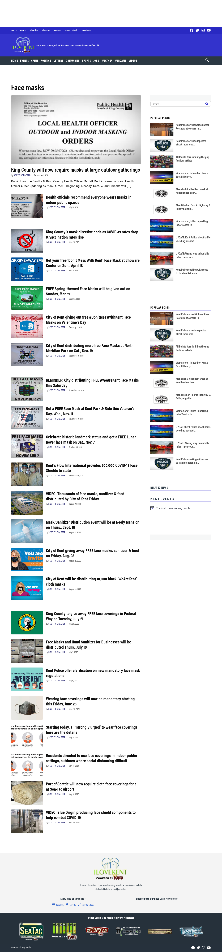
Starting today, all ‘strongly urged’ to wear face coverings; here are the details (92, 729)
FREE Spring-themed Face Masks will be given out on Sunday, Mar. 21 (88, 291)
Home (14, 60)
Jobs (96, 60)
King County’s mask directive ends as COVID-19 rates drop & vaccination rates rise (92, 234)
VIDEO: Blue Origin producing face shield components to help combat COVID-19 (91, 814)
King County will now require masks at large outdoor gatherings (75, 169)
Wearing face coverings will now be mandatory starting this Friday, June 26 (90, 701)
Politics (46, 60)
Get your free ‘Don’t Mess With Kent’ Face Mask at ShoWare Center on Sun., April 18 (93, 262)
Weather (107, 60)
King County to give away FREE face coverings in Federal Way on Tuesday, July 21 (91, 615)
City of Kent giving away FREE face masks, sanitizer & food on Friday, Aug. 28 (92, 552)
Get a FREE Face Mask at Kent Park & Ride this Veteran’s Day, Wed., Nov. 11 (90, 410)
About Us (46, 30)
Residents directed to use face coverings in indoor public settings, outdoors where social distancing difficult (91, 757)
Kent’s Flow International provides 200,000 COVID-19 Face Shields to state (92, 467)
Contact (57, 30)
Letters (58, 60)
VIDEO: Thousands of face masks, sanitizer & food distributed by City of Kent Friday (85, 496)
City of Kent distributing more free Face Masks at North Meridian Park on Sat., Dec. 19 (90, 347)
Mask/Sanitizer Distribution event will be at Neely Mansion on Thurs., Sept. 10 (92, 524)
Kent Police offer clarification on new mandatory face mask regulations (93, 672)
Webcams (120, 60)
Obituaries (73, 60)
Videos (133, 60)
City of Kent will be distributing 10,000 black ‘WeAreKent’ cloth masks (91, 581)
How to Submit (71, 30)
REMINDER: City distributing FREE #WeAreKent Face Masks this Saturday (92, 382)
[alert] (180, 508)
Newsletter (86, 30)
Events (24, 60)
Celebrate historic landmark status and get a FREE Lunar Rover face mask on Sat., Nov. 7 (91, 439)
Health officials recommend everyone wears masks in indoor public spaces (88, 199)
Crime (34, 60)
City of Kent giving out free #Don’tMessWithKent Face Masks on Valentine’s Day (88, 319)
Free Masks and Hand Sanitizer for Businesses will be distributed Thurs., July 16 (88, 644)
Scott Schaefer (22, 175)
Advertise (34, 30)
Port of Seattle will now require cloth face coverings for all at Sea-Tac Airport (92, 786)
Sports (86, 60)
